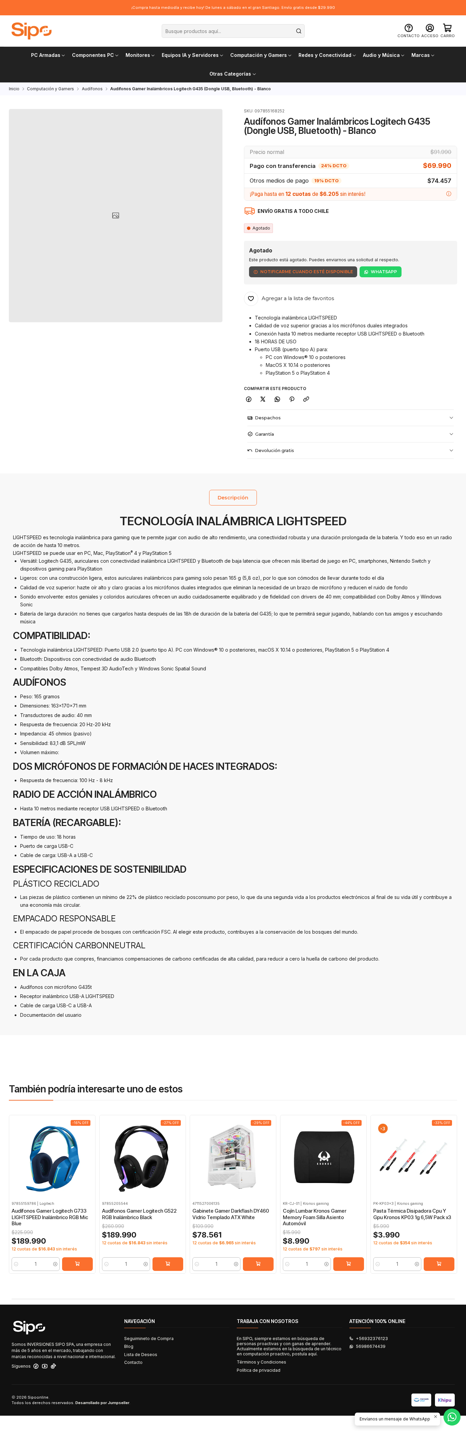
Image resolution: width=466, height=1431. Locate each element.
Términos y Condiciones (261, 1362)
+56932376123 (372, 1338)
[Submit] (299, 31)
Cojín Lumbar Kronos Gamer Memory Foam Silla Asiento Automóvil (314, 1217)
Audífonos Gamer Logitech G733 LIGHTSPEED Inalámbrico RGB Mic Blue (50, 1217)
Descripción (233, 498)
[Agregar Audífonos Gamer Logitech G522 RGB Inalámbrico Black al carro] (167, 1264)
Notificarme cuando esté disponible (306, 271)
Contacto (133, 1362)
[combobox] (233, 31)
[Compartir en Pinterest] (292, 399)
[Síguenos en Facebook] (36, 1366)
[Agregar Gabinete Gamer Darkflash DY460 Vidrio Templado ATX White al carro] (258, 1264)
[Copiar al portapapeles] (306, 399)
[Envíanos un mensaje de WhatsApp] (452, 1417)
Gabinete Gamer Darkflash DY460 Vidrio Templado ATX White (230, 1214)
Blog (128, 1346)
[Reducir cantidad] (16, 1264)
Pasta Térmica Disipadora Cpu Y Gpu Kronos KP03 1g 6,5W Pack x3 (412, 1214)
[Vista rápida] (16, 1164)
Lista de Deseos (140, 1354)
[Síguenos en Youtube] (45, 1366)
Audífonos (92, 89)
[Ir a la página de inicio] (32, 31)
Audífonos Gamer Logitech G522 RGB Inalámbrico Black (139, 1214)
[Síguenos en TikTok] (53, 1366)
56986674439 (370, 1346)
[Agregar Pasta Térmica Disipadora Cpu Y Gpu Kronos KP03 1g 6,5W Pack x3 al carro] (439, 1264)
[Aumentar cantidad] (55, 1264)
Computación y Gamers (50, 89)
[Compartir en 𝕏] (263, 399)
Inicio (14, 89)
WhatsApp (384, 271)
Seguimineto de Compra (149, 1338)
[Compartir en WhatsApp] (277, 399)
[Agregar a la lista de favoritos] (16, 1150)
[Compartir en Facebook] (249, 399)
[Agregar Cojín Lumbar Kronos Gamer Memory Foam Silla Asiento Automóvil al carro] (348, 1264)
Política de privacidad (258, 1370)
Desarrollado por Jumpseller (102, 1402)
